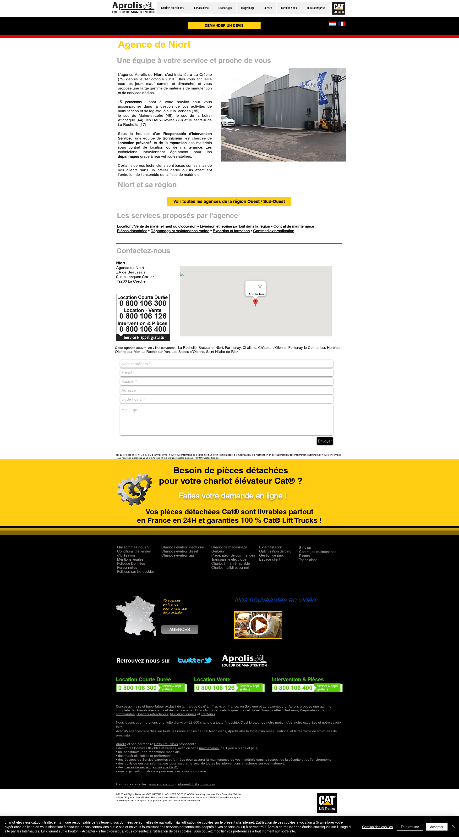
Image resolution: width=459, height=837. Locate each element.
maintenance (209, 748)
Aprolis (294, 706)
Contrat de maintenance (293, 226)
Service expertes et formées (163, 759)
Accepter (436, 826)
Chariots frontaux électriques (217, 710)
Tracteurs (208, 714)
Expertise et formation (231, 231)
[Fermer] (453, 826)
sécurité (295, 759)
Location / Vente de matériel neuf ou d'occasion (157, 226)
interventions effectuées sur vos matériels (252, 763)
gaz (243, 710)
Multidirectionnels (183, 714)
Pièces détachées (132, 231)
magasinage (183, 710)
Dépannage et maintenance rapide (180, 231)
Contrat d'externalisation (273, 231)
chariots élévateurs (149, 710)
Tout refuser (410, 826)
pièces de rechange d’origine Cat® (151, 767)
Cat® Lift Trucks (166, 744)
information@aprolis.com (196, 784)
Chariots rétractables (152, 714)
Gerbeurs (290, 710)
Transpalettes (271, 710)
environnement (323, 759)
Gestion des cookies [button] (377, 826)
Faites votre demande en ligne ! (233, 495)
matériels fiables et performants (148, 756)
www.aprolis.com (161, 784)
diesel (255, 710)
